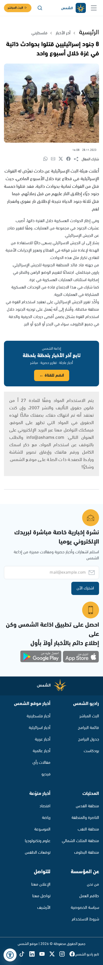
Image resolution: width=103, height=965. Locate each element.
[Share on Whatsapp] (47, 159)
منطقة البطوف (86, 852)
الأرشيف (43, 908)
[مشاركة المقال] (78, 159)
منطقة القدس (87, 806)
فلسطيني (39, 33)
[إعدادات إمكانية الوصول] (10, 955)
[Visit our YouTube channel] (44, 954)
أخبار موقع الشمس (32, 703)
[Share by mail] (55, 159)
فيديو (45, 774)
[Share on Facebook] (70, 159)
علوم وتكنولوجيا (37, 841)
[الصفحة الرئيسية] (73, 8)
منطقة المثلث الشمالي (80, 841)
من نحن (93, 884)
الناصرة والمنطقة (85, 818)
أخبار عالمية (41, 751)
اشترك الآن (85, 588)
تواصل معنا (41, 896)
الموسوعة (42, 829)
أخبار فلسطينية (38, 716)
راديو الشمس (86, 703)
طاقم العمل (89, 896)
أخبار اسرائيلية (39, 728)
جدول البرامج (88, 739)
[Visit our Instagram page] (64, 954)
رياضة (46, 818)
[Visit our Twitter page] (54, 954)
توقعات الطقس (37, 852)
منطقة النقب (88, 829)
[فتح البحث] (40, 8)
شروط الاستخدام (85, 919)
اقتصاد (44, 806)
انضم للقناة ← (51, 375)
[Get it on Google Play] (41, 657)
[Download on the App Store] (81, 657)
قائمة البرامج (88, 728)
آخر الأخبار (63, 33)
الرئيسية (89, 32)
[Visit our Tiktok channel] (24, 954)
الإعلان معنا (40, 884)
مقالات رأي (41, 763)
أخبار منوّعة (39, 793)
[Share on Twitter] (62, 159)
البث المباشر (15, 8)
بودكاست (91, 751)
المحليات (90, 793)
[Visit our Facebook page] (72, 954)
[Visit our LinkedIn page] (34, 954)
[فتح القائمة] (93, 8)
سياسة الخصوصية (85, 908)
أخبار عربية (42, 739)
